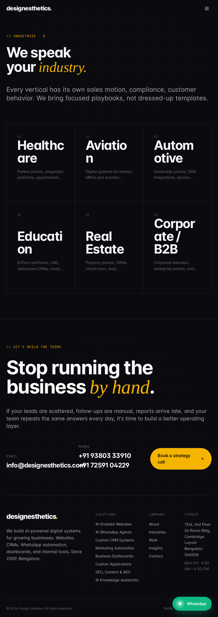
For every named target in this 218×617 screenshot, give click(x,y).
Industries (157, 532)
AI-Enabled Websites (113, 524)
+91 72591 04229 (103, 465)
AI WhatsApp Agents (113, 532)
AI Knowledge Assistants (116, 580)
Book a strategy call (174, 459)
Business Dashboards (114, 556)
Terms (168, 608)
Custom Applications (113, 564)
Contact (156, 556)
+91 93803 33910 (104, 455)
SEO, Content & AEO (113, 572)
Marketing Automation (114, 548)
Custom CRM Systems (114, 540)
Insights (155, 548)
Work (153, 540)
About (154, 524)
